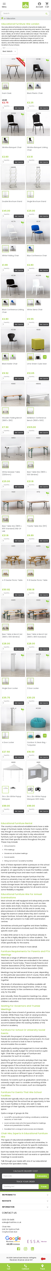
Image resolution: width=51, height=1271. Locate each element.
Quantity (6, 106)
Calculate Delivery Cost (25, 1171)
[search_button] (46, 14)
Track (44, 1186)
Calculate (42, 1176)
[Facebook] (18, 1248)
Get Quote (19, 108)
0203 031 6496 (8, 1219)
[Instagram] (25, 1248)
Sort (4, 48)
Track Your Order (25, 1181)
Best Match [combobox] (7, 51)
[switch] (42, 1258)
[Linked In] (32, 1248)
